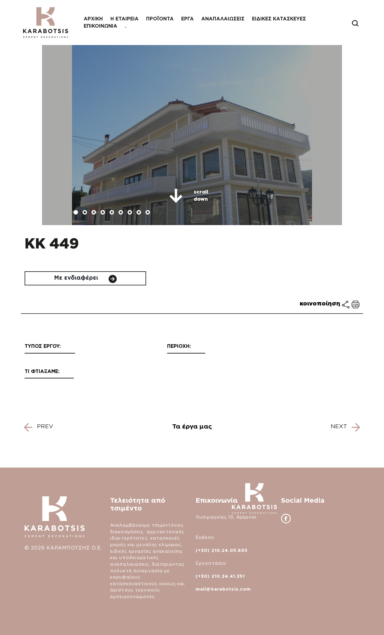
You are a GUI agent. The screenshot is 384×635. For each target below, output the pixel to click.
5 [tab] (113, 213)
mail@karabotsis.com (223, 588)
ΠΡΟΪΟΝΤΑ (160, 19)
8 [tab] (139, 213)
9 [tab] (149, 213)
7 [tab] (131, 213)
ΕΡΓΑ (187, 19)
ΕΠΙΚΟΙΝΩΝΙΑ (100, 26)
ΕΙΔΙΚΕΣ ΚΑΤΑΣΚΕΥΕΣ (279, 19)
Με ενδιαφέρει (77, 277)
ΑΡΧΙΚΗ (93, 19)
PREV (44, 426)
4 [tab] (103, 213)
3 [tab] (95, 213)
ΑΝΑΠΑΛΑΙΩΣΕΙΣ (222, 19)
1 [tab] (77, 213)
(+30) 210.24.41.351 (220, 576)
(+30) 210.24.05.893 (222, 550)
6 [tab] (121, 213)
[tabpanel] (192, 135)
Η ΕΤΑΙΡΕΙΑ (124, 19)
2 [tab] (85, 213)
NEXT (340, 426)
